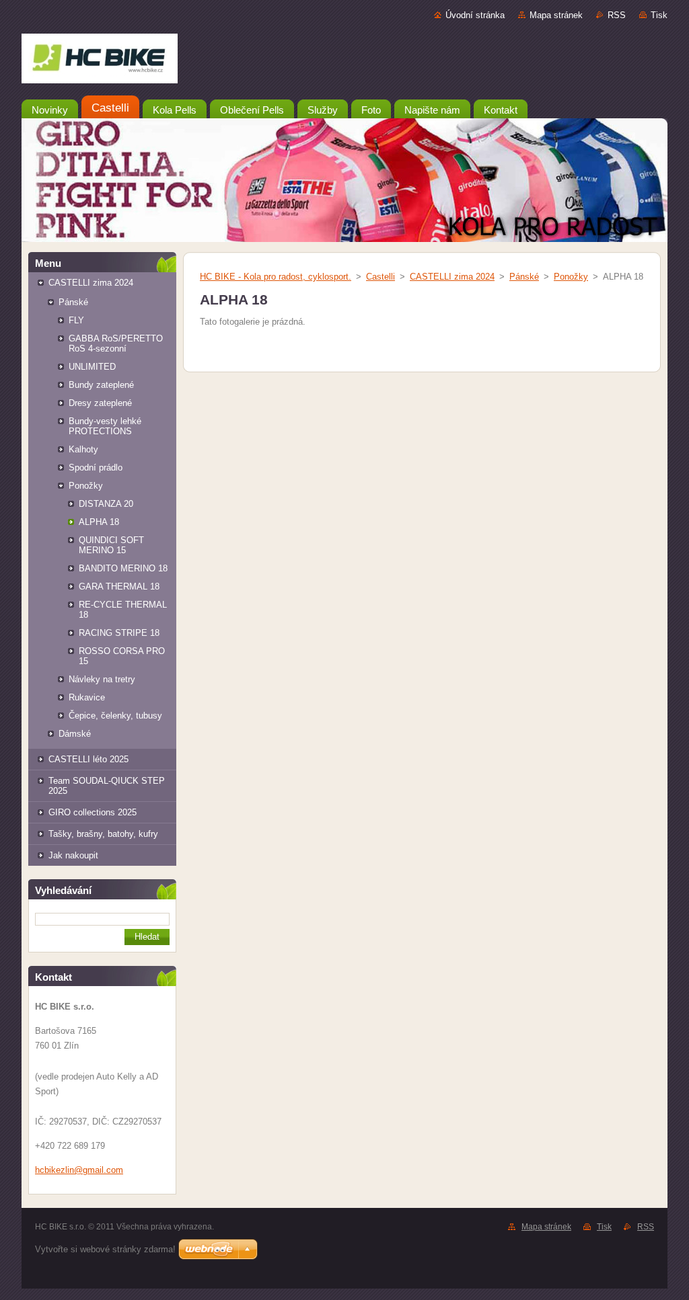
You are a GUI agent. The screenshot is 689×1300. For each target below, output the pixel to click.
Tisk (659, 15)
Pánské (73, 302)
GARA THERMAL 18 (119, 586)
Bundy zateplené (101, 385)
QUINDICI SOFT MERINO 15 (111, 545)
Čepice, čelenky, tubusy (115, 715)
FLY (76, 320)
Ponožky (86, 486)
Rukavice (87, 697)
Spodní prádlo (95, 467)
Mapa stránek (556, 15)
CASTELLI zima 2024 (90, 283)
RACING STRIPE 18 (119, 633)
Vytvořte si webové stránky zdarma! (105, 1249)
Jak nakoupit (73, 855)
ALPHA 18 (99, 522)
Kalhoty (83, 449)
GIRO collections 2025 (92, 812)
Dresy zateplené (100, 403)
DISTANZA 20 (106, 504)
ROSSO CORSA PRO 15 (122, 656)
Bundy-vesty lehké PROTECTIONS (105, 426)
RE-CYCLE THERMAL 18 (123, 610)
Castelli (380, 277)
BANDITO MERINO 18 (123, 568)
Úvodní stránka (475, 15)
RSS (617, 15)
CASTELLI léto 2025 (88, 759)
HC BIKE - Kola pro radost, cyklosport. (275, 277)
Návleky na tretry (102, 679)
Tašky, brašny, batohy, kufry (103, 834)
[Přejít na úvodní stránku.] (344, 61)
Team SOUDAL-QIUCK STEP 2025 (106, 786)
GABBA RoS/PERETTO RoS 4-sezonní (116, 343)
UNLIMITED (92, 367)
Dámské (75, 734)
